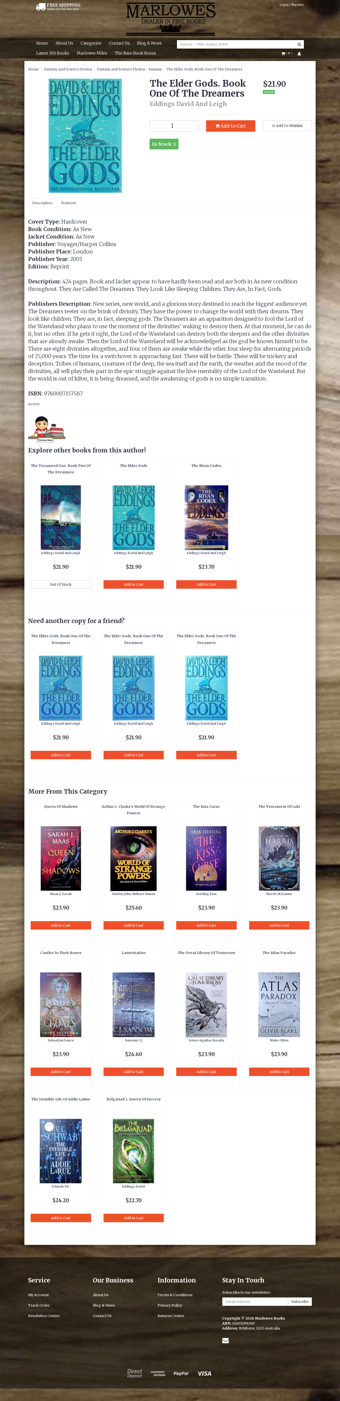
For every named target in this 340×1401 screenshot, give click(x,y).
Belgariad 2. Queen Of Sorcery (134, 1099)
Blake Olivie (279, 1040)
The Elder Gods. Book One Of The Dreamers (204, 69)
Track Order (39, 1305)
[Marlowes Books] (170, 18)
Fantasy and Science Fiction (68, 69)
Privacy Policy (170, 1305)
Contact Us (119, 43)
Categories (91, 43)
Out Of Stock (61, 584)
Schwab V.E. (61, 1186)
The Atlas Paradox (279, 953)
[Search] (299, 44)
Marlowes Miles (92, 53)
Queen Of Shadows (61, 806)
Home (42, 43)
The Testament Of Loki (279, 806)
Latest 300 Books (52, 53)
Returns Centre (171, 1316)
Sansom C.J (133, 1040)
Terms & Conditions (175, 1295)
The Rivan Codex (206, 465)
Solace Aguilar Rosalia (206, 1040)
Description (42, 203)
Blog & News (149, 43)
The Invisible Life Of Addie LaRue (60, 1099)
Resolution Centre (43, 1316)
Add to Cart (233, 126)
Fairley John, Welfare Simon (133, 894)
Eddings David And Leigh (60, 553)
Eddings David (133, 1186)
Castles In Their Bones (60, 953)
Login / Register (292, 4)
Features (68, 203)
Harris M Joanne (279, 894)
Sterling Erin (206, 894)
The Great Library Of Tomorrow (206, 953)
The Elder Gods (133, 465)
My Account (38, 1295)
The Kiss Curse (206, 806)
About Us (64, 43)
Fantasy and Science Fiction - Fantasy (129, 69)
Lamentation (134, 953)
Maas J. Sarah (61, 894)
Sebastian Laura (61, 1040)
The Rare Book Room (135, 53)
